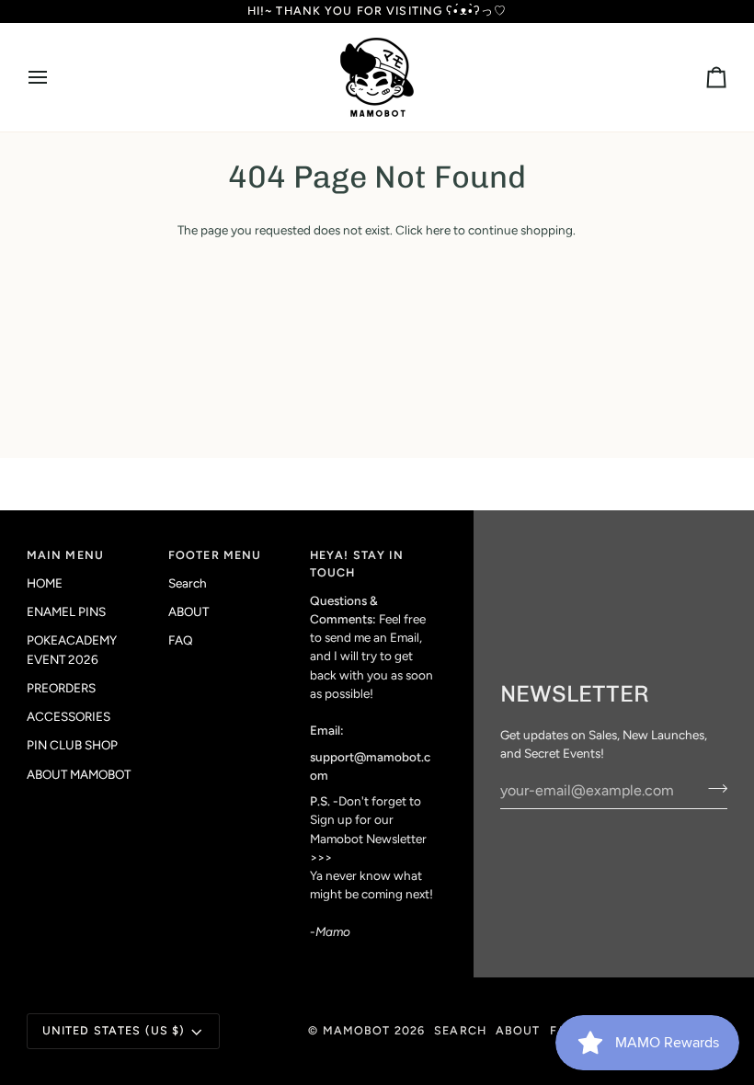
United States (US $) (114, 1030)
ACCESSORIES (68, 716)
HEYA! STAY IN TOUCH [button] (357, 563)
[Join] (712, 788)
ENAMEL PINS (66, 611)
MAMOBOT (357, 1030)
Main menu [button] (65, 555)
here (438, 230)
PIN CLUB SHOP (72, 744)
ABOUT (188, 611)
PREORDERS (61, 687)
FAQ (180, 640)
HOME (45, 583)
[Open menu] (54, 77)
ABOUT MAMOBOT (79, 774)
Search (187, 583)
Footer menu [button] (214, 555)
